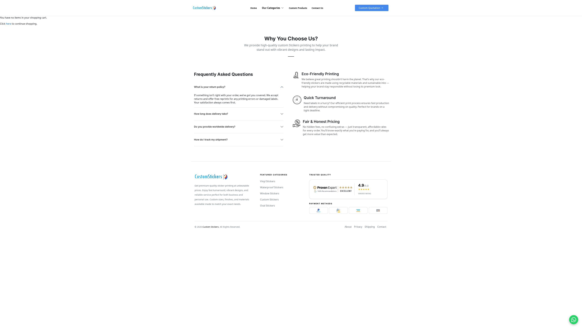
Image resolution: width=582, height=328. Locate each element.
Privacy (358, 226)
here (8, 23)
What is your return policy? (209, 86)
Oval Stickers (267, 205)
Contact (381, 226)
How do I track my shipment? (211, 139)
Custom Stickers (269, 199)
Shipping (370, 226)
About (348, 226)
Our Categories (271, 8)
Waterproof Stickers (271, 187)
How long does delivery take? (211, 113)
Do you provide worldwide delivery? (214, 126)
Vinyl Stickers (267, 181)
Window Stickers (269, 193)
